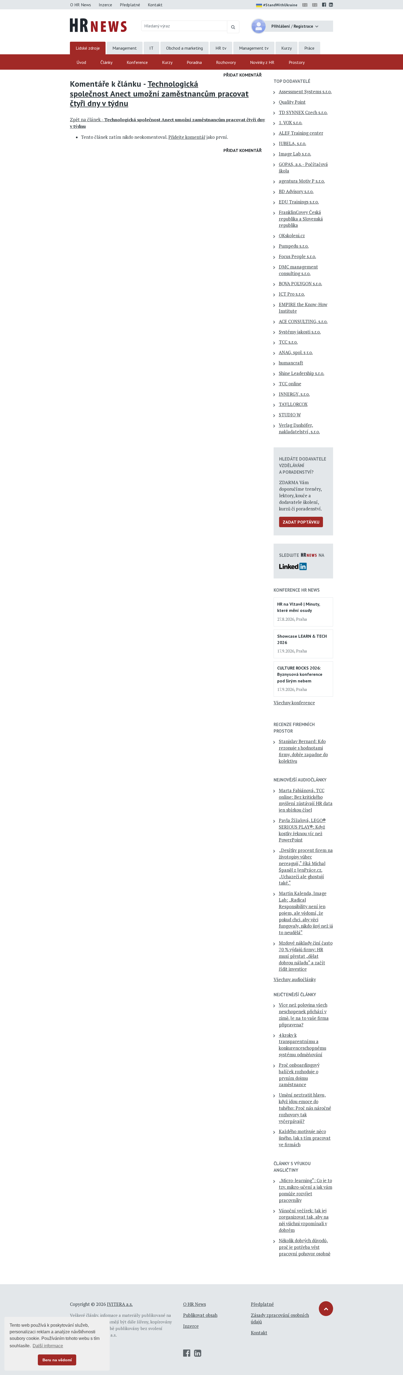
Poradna (194, 62)
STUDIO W (290, 415)
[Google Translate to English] (315, 4)
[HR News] (98, 24)
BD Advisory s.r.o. (296, 191)
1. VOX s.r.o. (290, 123)
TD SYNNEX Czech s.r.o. (303, 112)
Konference (137, 62)
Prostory (297, 62)
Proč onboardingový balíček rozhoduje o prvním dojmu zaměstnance (299, 1075)
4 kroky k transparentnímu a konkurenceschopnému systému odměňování (302, 1045)
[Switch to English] (306, 4)
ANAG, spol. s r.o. (296, 352)
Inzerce (105, 4)
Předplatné (130, 4)
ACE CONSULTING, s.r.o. (303, 321)
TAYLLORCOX (293, 404)
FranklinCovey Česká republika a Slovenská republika (301, 218)
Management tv (254, 48)
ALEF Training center (301, 133)
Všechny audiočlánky (295, 979)
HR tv (220, 48)
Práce (309, 48)
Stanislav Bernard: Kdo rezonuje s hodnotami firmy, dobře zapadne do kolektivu (303, 751)
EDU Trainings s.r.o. (299, 202)
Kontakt (155, 4)
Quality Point (292, 102)
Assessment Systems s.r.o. (305, 92)
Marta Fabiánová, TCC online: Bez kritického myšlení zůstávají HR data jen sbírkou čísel (306, 800)
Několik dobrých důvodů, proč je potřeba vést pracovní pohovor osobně (304, 1247)
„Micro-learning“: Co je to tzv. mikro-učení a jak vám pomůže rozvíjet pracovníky (305, 1190)
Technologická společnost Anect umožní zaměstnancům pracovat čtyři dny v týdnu (159, 93)
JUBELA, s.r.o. (292, 143)
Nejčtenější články (295, 995)
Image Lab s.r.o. (295, 154)
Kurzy (286, 48)
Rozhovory (226, 62)
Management (124, 48)
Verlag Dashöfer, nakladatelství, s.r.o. (299, 428)
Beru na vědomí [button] (57, 1360)
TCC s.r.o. (288, 342)
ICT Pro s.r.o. (292, 294)
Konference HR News (297, 590)
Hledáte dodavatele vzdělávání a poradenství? (302, 465)
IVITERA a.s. (120, 1304)
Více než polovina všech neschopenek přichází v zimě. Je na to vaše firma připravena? (304, 1014)
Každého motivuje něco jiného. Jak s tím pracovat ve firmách (305, 1138)
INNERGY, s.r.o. (294, 394)
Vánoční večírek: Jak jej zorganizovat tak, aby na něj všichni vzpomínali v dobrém (304, 1220)
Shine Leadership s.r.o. (301, 373)
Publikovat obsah (200, 1315)
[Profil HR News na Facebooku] (324, 4)
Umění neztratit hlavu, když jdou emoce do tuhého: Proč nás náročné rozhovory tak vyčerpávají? (305, 1108)
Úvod (81, 62)
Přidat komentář (242, 75)
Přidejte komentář (186, 137)
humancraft (291, 363)
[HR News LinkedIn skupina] (331, 4)
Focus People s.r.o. (297, 256)
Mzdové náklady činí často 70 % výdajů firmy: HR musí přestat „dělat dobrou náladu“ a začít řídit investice (306, 956)
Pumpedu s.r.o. (294, 246)
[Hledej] (233, 27)
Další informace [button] (48, 1345)
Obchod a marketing (184, 48)
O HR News (80, 4)
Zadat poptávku (301, 522)
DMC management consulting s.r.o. (298, 270)
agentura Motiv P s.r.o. (302, 181)
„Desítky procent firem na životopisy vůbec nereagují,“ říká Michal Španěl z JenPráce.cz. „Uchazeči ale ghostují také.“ (306, 866)
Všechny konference (294, 703)
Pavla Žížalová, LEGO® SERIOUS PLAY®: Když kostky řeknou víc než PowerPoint (302, 830)
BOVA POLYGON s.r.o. (300, 284)
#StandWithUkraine (280, 4)
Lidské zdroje (88, 48)
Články (106, 62)
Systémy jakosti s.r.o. (300, 332)
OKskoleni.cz (292, 236)
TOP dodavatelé (292, 81)
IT (151, 48)
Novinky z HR (262, 62)
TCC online (290, 384)
